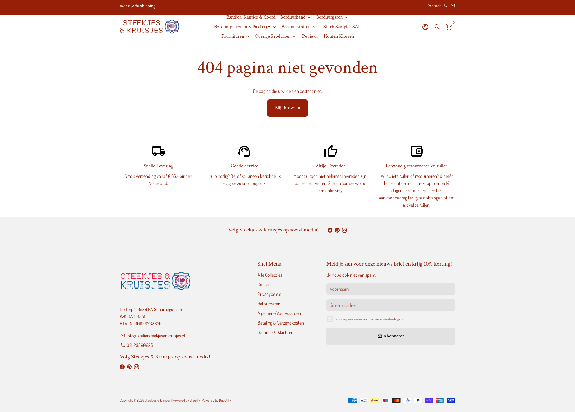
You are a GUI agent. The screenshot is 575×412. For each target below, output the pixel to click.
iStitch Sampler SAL (341, 27)
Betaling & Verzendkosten (281, 323)
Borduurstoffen (299, 27)
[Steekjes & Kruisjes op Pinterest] (337, 230)
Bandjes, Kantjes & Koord (251, 17)
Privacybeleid (270, 294)
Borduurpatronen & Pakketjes (245, 27)
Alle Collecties (270, 275)
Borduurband (295, 17)
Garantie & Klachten (275, 332)
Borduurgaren (332, 17)
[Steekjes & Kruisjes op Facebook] (330, 230)
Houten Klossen (339, 36)
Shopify (195, 400)
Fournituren (235, 36)
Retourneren (269, 304)
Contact (433, 6)
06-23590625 (136, 345)
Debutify (225, 400)
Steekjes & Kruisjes (158, 400)
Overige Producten (275, 36)
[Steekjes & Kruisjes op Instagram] (344, 230)
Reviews (310, 36)
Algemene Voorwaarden (279, 313)
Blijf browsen (287, 108)
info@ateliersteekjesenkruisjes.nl (152, 336)
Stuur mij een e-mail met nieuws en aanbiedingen (368, 319)
